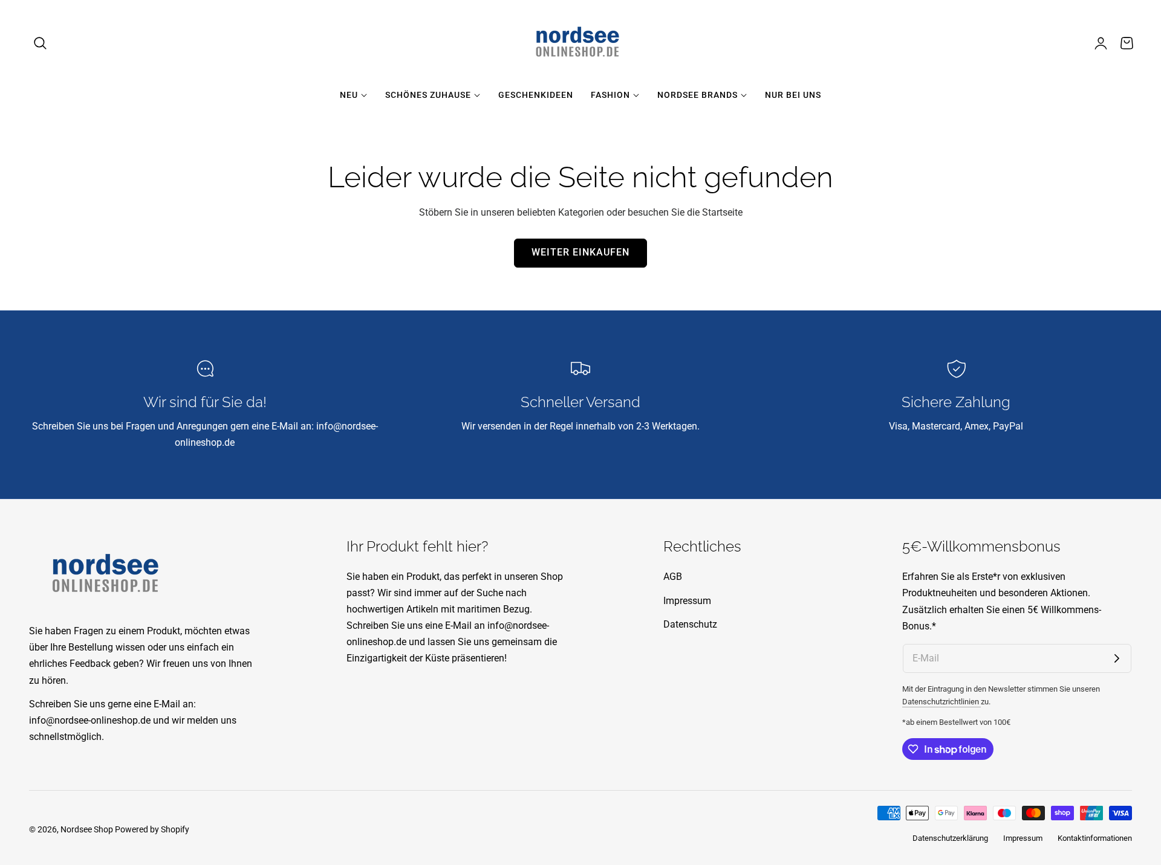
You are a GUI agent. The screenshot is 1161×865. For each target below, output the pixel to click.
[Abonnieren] (1117, 658)
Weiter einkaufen (580, 252)
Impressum (687, 600)
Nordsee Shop (86, 829)
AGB (672, 576)
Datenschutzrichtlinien (941, 701)
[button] (40, 42)
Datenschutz (690, 624)
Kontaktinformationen (1095, 838)
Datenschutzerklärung (950, 838)
